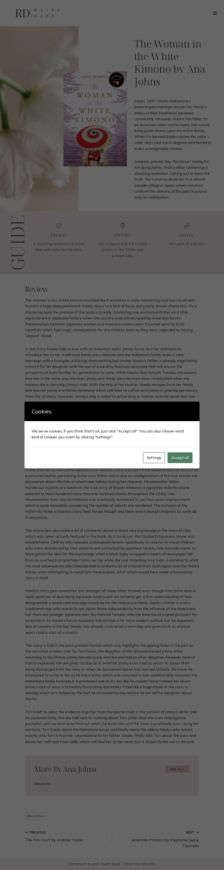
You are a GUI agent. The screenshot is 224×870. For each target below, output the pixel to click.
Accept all (180, 457)
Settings (154, 457)
